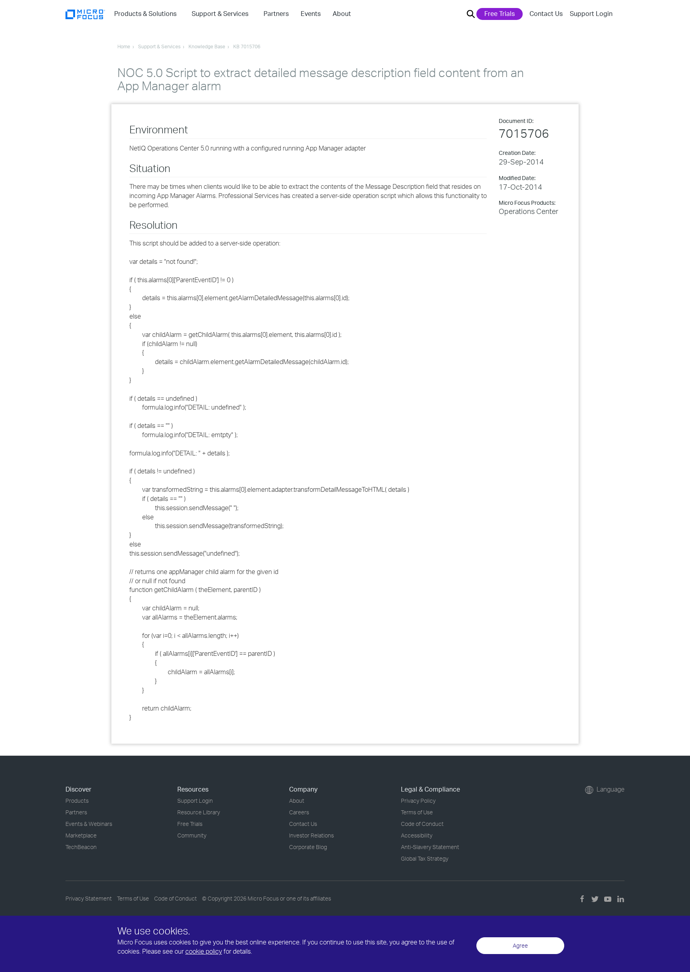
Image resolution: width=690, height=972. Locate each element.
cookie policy (203, 951)
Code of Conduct (422, 823)
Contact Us (546, 14)
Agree (520, 945)
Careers (299, 812)
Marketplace (81, 835)
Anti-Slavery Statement (430, 846)
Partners (76, 812)
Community (191, 835)
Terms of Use (417, 812)
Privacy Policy (418, 800)
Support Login (591, 14)
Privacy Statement (88, 898)
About (296, 800)
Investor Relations (311, 835)
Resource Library (198, 812)
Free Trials (499, 14)
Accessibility (416, 835)
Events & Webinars (88, 823)
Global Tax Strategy (424, 858)
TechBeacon (81, 846)
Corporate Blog (308, 846)
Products (77, 800)
